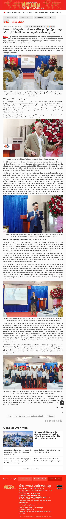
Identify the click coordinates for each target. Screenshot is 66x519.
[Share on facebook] (46, 421)
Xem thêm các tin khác (31, 469)
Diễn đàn (51, 416)
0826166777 (37, 504)
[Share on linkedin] (53, 421)
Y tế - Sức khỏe (13, 22)
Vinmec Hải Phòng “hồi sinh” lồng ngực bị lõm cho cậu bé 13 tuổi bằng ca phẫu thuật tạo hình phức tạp (17, 461)
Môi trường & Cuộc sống (36, 416)
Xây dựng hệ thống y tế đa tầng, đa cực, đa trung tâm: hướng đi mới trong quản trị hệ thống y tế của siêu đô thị (47, 435)
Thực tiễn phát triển (41, 12)
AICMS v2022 (48, 516)
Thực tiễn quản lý (28, 12)
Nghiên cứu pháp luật (13, 12)
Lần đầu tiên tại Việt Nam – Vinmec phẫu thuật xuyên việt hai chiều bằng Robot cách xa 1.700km (18, 452)
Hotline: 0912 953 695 (40, 479)
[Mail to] (57, 421)
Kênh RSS (21, 513)
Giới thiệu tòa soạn (55, 479)
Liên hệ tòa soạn (25, 479)
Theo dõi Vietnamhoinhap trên (35, 26)
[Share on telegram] (61, 421)
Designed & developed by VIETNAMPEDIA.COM (31, 516)
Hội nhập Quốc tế (55, 12)
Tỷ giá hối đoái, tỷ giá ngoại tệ (40, 19)
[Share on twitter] (50, 421)
